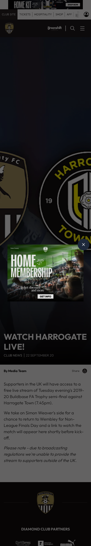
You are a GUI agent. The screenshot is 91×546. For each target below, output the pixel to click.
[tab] (83, 244)
